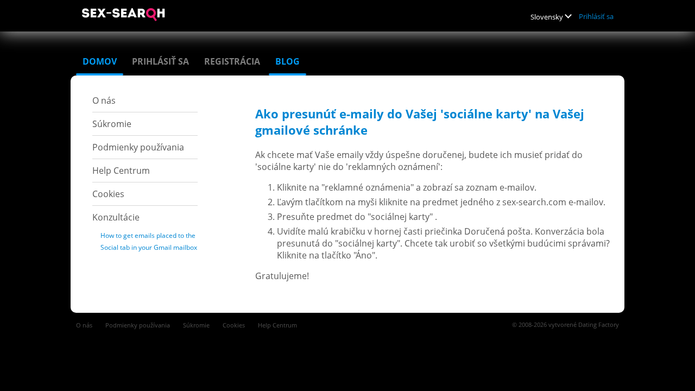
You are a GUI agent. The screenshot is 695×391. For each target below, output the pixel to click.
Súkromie (111, 124)
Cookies (108, 194)
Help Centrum (121, 170)
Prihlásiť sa (596, 16)
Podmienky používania (138, 147)
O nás (104, 100)
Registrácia (232, 61)
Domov (100, 61)
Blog (287, 61)
